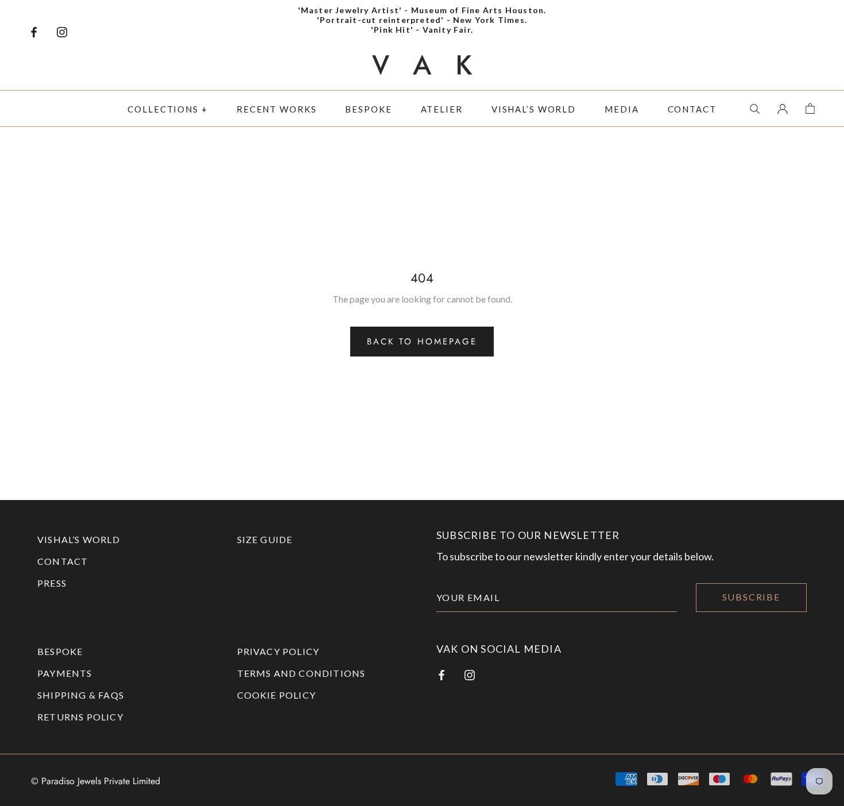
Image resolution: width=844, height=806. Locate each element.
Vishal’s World (533, 109)
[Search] (755, 107)
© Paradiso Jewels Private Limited (95, 781)
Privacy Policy (278, 651)
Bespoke (368, 109)
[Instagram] (62, 31)
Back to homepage (422, 341)
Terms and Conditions (301, 673)
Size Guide (265, 539)
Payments (64, 673)
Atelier (442, 109)
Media (621, 109)
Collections (163, 109)
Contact (692, 109)
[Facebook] (34, 31)
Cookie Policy (276, 694)
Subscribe (751, 596)
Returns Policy (80, 716)
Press (52, 583)
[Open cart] (810, 107)
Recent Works (277, 109)
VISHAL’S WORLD (78, 539)
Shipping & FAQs (80, 694)
